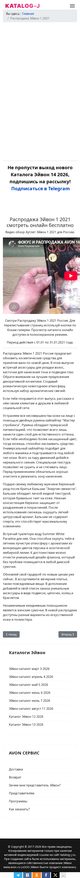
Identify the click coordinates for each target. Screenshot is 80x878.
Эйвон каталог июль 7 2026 (29, 700)
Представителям (21, 793)
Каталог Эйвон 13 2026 (26, 724)
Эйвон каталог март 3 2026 (29, 669)
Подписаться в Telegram (40, 188)
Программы (18, 801)
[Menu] (72, 6)
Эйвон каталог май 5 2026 (28, 685)
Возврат (15, 777)
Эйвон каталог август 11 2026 (31, 708)
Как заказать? (19, 809)
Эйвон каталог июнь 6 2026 (29, 692)
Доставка (16, 769)
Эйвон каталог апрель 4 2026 (31, 677)
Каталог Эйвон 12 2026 (26, 716)
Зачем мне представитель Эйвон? (35, 785)
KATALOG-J (22, 6)
